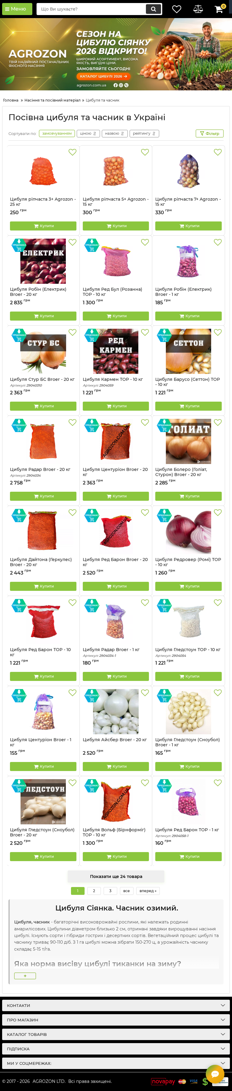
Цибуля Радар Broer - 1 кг (111, 652)
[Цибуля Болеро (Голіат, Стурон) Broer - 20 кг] (188, 441)
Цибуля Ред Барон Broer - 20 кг (115, 565)
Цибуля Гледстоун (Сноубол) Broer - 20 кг (42, 835)
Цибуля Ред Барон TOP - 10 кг (40, 655)
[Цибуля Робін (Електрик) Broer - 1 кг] (188, 261)
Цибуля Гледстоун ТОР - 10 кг (188, 652)
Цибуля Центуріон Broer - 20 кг (115, 475)
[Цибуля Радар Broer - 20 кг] (43, 441)
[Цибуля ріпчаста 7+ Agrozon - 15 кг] (188, 171)
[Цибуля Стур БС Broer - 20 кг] (43, 351)
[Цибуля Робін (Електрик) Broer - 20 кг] (43, 261)
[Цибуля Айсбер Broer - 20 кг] (116, 711)
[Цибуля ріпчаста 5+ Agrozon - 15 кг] (116, 171)
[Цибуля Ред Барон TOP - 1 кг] (188, 801)
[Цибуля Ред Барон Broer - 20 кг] (116, 531)
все (126, 891)
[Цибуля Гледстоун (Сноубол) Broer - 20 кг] (43, 801)
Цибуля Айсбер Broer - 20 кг (115, 739)
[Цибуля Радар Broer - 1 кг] (116, 621)
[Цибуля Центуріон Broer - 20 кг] (116, 441)
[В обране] (72, 152)
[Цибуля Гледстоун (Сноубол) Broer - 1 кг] (188, 711)
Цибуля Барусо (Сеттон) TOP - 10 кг (187, 382)
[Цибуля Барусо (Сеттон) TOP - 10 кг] (188, 351)
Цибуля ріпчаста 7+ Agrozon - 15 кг (188, 202)
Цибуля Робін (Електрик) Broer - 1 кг (183, 292)
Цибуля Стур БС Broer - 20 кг (42, 382)
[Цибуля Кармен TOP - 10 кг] (116, 351)
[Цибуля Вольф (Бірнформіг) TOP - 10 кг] (116, 801)
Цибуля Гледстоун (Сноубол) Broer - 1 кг (187, 745)
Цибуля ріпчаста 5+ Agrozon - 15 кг (116, 202)
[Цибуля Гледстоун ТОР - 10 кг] (188, 621)
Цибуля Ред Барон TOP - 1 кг (187, 832)
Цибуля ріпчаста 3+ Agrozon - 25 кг (43, 202)
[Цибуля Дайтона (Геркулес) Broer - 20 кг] (43, 531)
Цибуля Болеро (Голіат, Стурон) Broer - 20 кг (181, 475)
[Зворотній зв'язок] (215, 1074)
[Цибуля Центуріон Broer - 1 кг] (43, 711)
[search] (153, 9)
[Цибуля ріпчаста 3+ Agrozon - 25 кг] (43, 171)
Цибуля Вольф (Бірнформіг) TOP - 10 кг (114, 835)
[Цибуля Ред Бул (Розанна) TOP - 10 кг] (116, 261)
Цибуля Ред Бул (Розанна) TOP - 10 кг (112, 292)
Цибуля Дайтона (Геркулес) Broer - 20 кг (41, 562)
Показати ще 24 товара (116, 876)
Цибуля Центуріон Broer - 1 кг (40, 745)
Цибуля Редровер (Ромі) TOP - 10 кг (188, 562)
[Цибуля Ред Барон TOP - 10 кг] (43, 621)
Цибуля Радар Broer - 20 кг (40, 472)
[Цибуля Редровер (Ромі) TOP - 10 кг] (188, 531)
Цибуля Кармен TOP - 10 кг (113, 382)
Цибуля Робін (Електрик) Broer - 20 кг (38, 292)
